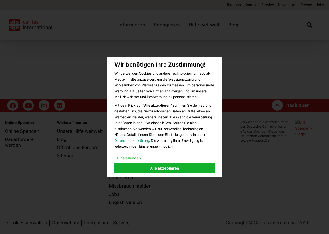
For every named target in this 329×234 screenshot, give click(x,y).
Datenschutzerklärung (131, 140)
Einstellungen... (130, 157)
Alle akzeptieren (164, 168)
